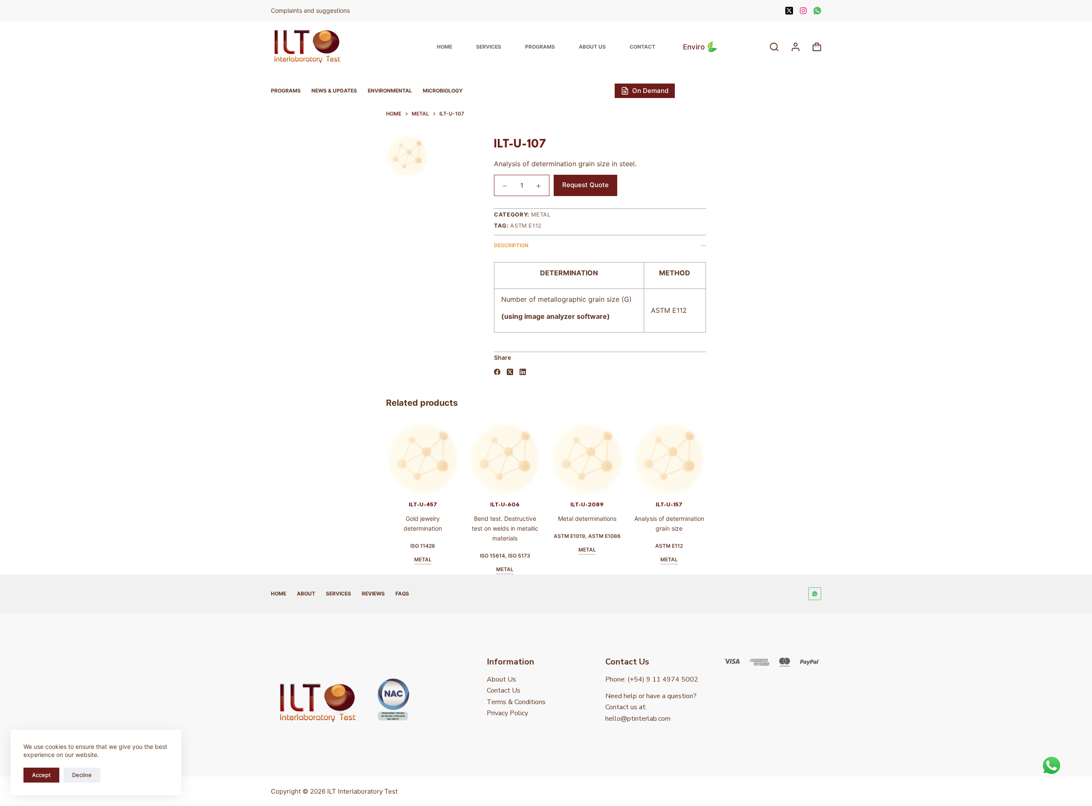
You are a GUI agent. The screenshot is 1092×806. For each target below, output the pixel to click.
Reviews (373, 593)
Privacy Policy (507, 713)
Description (511, 245)
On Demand (650, 91)
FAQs (402, 593)
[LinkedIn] (523, 372)
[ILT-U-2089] (550, 459)
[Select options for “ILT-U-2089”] (534, 485)
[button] (452, 485)
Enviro (694, 47)
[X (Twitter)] (789, 10)
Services (488, 46)
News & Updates (334, 90)
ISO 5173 (481, 555)
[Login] (795, 47)
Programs (540, 46)
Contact (642, 46)
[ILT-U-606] (467, 459)
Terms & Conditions (516, 702)
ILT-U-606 (467, 505)
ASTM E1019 (532, 536)
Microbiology (443, 90)
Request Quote (585, 185)
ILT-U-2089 (549, 505)
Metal (541, 214)
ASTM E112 (526, 225)
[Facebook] (497, 372)
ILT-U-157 (631, 505)
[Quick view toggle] (400, 485)
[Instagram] (803, 10)
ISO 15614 (455, 555)
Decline (82, 774)
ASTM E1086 (567, 536)
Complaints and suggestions (311, 10)
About (306, 593)
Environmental (390, 90)
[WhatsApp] (817, 10)
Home (444, 46)
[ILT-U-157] (631, 459)
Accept (41, 774)
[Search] (774, 47)
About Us (592, 46)
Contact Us (503, 690)
